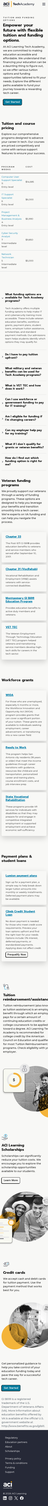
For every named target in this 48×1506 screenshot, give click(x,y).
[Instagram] (10, 1498)
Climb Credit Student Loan (20, 913)
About (8, 1446)
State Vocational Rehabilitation (17, 798)
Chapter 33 (13, 537)
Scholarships (12, 1451)
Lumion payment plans (21, 876)
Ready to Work (16, 747)
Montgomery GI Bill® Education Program (20, 599)
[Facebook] (22, 1498)
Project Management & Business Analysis (12, 215)
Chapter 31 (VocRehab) (21, 569)
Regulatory (11, 1437)
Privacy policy (13, 1458)
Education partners (16, 1442)
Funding (10, 1467)
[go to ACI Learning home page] (7, 1485)
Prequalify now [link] (16, 954)
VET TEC (11, 627)
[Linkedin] (5, 1498)
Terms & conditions (16, 1463)
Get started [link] (12, 102)
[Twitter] (16, 1498)
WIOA (9, 695)
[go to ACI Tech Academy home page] (19, 4)
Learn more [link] (11, 1180)
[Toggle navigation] (44, 4)
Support (9, 1472)
